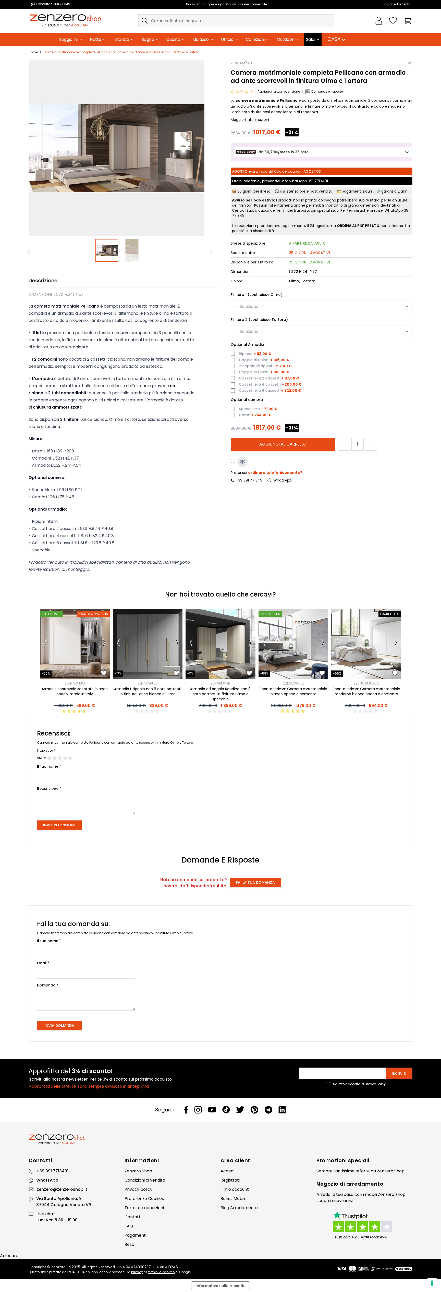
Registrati (230, 1180)
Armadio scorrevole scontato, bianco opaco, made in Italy (75, 691)
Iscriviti (399, 1073)
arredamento (365, 1183)
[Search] (145, 21)
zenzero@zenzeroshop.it (62, 1189)
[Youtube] (212, 1110)
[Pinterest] (254, 1110)
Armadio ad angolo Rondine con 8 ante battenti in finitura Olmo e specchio (220, 694)
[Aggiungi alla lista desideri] (233, 461)
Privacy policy (138, 1189)
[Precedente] (30, 252)
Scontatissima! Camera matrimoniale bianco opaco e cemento (293, 691)
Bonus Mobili (232, 1198)
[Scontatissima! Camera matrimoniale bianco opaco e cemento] (293, 644)
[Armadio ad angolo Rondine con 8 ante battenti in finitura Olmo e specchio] (220, 644)
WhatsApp (47, 1180)
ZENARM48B (147, 683)
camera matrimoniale (56, 306)
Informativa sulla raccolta (220, 1285)
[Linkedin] (282, 1109)
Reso (129, 1244)
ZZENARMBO (74, 683)
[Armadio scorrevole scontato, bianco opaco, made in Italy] (75, 644)
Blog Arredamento (239, 1208)
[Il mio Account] (379, 21)
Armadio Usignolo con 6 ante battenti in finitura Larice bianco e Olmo (147, 691)
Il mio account (234, 1189)
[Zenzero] (220, 1139)
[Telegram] (268, 1110)
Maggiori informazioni (250, 119)
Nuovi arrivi (194, 4)
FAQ (129, 1226)
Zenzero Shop (138, 1171)
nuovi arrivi (342, 1201)
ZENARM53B (220, 683)
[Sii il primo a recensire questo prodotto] (147, 711)
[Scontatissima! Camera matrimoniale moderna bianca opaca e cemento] (366, 644)
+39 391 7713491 (249, 480)
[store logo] (65, 20)
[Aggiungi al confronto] (242, 462)
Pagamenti (135, 1235)
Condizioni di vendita (145, 1180)
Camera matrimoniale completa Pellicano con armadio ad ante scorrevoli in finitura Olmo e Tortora (121, 52)
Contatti (133, 1217)
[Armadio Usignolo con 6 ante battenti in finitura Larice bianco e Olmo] (148, 644)
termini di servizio (161, 1272)
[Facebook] (186, 1110)
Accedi (227, 1171)
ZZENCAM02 (293, 683)
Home (33, 52)
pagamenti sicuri (357, 191)
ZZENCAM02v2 (366, 683)
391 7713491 (318, 181)
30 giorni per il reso (254, 191)
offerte (363, 1171)
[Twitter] (240, 1109)
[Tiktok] (226, 1110)
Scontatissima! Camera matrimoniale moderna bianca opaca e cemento (366, 691)
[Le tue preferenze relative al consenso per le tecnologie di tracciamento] (432, 1283)
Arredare (9, 1256)
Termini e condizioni (144, 1208)
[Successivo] (211, 252)
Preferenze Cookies (144, 1198)
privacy (137, 1272)
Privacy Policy (375, 1084)
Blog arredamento (396, 4)
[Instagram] (198, 1110)
